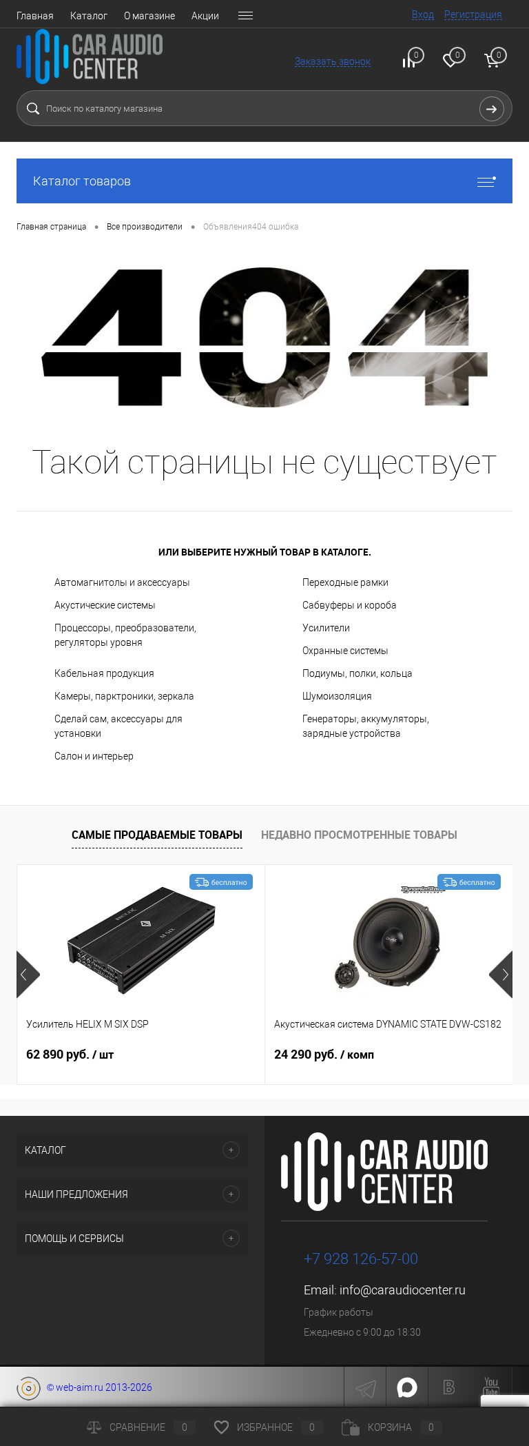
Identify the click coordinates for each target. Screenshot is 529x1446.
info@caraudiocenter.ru (403, 1290)
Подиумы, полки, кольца (357, 673)
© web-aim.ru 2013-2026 (96, 1387)
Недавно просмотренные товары (359, 834)
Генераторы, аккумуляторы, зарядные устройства (365, 726)
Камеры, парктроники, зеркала (124, 696)
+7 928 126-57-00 (361, 1259)
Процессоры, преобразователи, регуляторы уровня (125, 635)
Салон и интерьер (94, 756)
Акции (205, 15)
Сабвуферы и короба (349, 605)
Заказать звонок (333, 61)
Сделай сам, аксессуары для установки (118, 726)
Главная (35, 15)
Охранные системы (345, 650)
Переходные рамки (345, 582)
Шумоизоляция (337, 696)
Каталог (88, 15)
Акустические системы (105, 605)
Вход (423, 14)
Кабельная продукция (104, 673)
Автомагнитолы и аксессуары (122, 582)
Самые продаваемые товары (157, 834)
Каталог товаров (82, 181)
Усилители (326, 627)
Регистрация (473, 14)
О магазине (149, 15)
